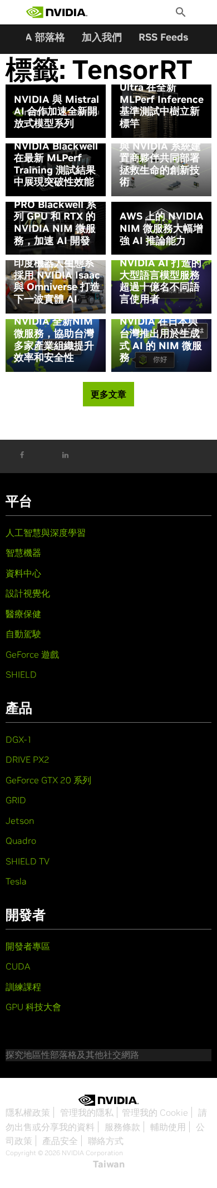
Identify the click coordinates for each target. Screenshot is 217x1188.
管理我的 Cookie (155, 1112)
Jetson (20, 820)
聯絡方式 (106, 1140)
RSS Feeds (163, 37)
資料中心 (23, 573)
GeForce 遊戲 (32, 654)
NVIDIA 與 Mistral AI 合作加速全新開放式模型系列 (56, 111)
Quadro (21, 840)
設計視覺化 (28, 593)
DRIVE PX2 (28, 759)
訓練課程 (23, 986)
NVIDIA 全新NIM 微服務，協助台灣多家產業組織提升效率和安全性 (54, 339)
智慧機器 (23, 552)
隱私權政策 (28, 1112)
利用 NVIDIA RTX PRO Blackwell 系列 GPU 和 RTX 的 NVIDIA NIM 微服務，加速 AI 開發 (55, 216)
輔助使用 (168, 1126)
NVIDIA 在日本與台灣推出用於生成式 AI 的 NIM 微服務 (161, 339)
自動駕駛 (23, 633)
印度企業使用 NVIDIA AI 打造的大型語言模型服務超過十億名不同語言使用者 (160, 275)
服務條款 (122, 1126)
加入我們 (102, 37)
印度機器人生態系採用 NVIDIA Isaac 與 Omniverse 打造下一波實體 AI (57, 281)
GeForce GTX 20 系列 (48, 780)
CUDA (18, 966)
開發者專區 (28, 946)
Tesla (16, 881)
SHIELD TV (28, 861)
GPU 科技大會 (33, 1006)
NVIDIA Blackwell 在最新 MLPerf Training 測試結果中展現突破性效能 (56, 164)
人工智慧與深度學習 (46, 532)
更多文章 (108, 394)
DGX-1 (19, 739)
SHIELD (21, 674)
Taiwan (109, 1164)
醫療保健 (23, 613)
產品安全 (60, 1140)
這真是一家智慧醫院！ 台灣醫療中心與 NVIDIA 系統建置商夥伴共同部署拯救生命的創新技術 (161, 152)
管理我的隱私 (87, 1112)
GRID (16, 800)
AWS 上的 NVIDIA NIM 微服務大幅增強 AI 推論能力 (162, 228)
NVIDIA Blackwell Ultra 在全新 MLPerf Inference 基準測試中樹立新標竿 (162, 99)
